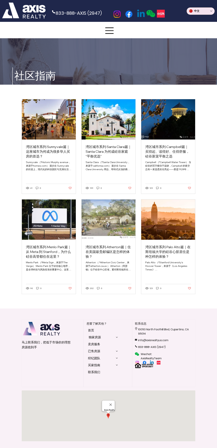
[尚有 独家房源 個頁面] (117, 337)
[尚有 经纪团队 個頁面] (117, 358)
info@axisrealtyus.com (153, 340)
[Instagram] (117, 14)
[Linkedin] (141, 14)
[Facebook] (129, 14)
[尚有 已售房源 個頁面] (117, 351)
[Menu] (109, 30)
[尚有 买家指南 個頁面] (117, 365)
